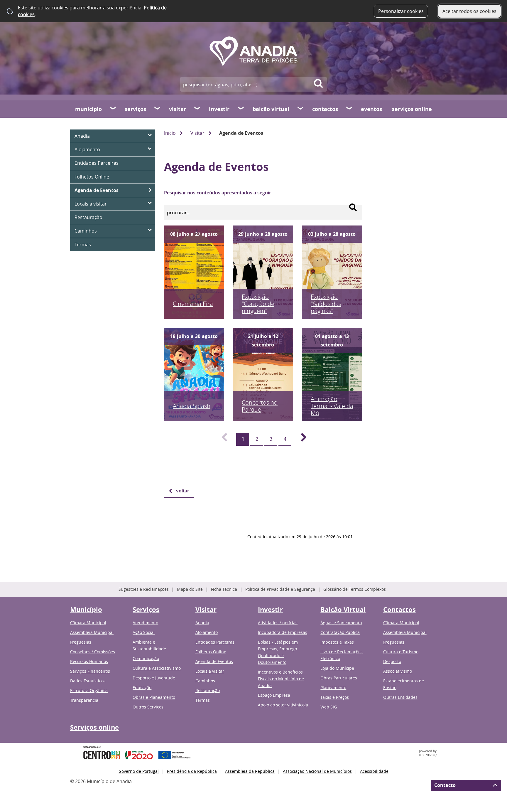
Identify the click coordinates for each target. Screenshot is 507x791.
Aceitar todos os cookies (469, 11)
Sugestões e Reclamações (144, 589)
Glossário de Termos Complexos (354, 589)
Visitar (177, 109)
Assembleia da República (250, 771)
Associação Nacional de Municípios (317, 771)
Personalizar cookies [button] (401, 11)
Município (88, 109)
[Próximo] (300, 439)
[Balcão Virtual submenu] (300, 109)
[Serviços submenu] (157, 109)
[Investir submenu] (241, 109)
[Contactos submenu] (349, 109)
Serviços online (412, 109)
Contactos (325, 109)
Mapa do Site (190, 589)
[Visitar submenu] (197, 109)
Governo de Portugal (139, 771)
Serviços (135, 109)
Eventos (371, 109)
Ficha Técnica (224, 589)
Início (170, 133)
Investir (219, 109)
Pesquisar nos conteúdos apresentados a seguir (217, 192)
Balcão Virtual (271, 109)
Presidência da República (192, 771)
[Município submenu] (113, 109)
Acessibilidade (374, 771)
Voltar (182, 490)
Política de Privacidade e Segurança (280, 589)
